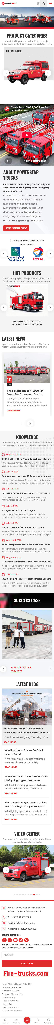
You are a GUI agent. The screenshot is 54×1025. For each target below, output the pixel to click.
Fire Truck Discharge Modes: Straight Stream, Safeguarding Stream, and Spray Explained (26, 804)
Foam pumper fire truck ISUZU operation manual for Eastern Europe (27, 476)
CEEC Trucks (8, 1010)
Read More (10, 742)
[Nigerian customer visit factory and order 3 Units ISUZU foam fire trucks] (27, 634)
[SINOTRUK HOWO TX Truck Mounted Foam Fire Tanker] (27, 300)
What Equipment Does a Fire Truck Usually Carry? (24, 752)
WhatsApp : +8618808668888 (22, 928)
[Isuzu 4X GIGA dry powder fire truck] (27, 866)
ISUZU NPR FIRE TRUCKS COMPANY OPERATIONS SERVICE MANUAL (27, 493)
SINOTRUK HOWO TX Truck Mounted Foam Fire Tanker (27, 323)
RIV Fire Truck (13, 51)
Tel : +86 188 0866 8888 (19, 917)
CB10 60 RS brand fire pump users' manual (23, 527)
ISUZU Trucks (13, 1007)
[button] (21, 24)
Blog (4, 984)
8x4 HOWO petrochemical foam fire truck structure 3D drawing (27, 544)
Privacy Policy (22, 984)
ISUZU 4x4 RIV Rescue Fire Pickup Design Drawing (26, 578)
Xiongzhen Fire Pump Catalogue (18, 510)
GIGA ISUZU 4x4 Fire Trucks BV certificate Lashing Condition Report (27, 459)
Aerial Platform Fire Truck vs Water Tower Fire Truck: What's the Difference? (27, 730)
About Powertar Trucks (16, 228)
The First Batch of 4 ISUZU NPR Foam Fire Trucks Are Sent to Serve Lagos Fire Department (25, 392)
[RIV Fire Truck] (28, 71)
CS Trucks (18, 1010)
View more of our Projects (21, 669)
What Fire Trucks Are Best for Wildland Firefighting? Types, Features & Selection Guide (26, 778)
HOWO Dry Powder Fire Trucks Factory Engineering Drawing (27, 561)
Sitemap (11, 984)
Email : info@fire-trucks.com (21, 923)
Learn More (13, 410)
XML (31, 984)
